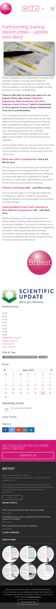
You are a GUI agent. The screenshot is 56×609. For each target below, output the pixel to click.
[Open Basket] (35, 8)
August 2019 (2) (9, 341)
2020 (4, 331)
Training (43, 357)
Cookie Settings (34, 597)
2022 (4, 325)
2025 (4, 316)
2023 (4, 322)
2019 (4, 334)
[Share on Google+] (18, 429)
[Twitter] (31, 584)
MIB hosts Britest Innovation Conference (19, 526)
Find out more (12, 498)
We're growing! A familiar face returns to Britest (23, 510)
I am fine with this (28, 602)
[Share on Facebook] (5, 429)
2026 (4, 313)
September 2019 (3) (11, 337)
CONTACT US (28, 455)
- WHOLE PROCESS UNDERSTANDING (20, 357)
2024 (4, 319)
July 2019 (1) (8, 344)
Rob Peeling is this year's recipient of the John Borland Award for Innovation (26, 518)
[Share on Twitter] (12, 429)
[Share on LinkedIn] (31, 429)
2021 (4, 328)
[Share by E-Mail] (25, 429)
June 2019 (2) (8, 347)
